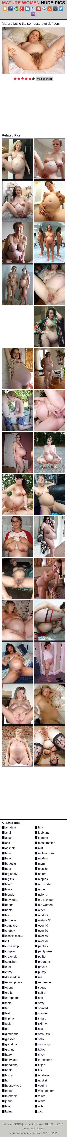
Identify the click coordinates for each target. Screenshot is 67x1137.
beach (8, 858)
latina (8, 1111)
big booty (10, 873)
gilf (6, 1028)
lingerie (42, 837)
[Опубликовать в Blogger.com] (5, 8)
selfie (41, 992)
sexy (40, 1003)
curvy (8, 972)
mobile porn (45, 853)
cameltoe (10, 925)
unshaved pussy (48, 1075)
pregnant (43, 961)
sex (40, 997)
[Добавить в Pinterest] (38, 8)
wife (40, 1106)
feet (7, 1013)
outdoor (42, 915)
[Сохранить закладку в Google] (16, 8)
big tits (9, 879)
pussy (41, 972)
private (42, 966)
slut (40, 1028)
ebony (8, 987)
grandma (10, 1044)
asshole (10, 848)
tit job (41, 1065)
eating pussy (13, 982)
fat (6, 1008)
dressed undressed (17, 977)
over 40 (42, 925)
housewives (12, 1085)
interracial (11, 1096)
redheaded (44, 982)
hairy (8, 1054)
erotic (8, 992)
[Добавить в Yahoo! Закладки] (33, 14)
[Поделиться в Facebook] (10, 8)
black (8, 889)
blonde (9, 894)
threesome (44, 1059)
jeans (8, 1101)
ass (7, 842)
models (42, 858)
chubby (9, 930)
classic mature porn (17, 935)
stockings (44, 1044)
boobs (8, 904)
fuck (7, 1023)
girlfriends (11, 1034)
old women (45, 904)
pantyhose (44, 951)
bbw (7, 853)
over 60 (42, 935)
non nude (44, 884)
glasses (9, 1039)
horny (8, 1075)
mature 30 (44, 920)
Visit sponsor (44, 78)
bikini (8, 884)
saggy (41, 987)
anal (7, 832)
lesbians (43, 832)
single (41, 1018)
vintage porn (46, 1090)
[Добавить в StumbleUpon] (49, 8)
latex (8, 1106)
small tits (43, 1034)
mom (41, 863)
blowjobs (10, 899)
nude (41, 889)
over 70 (42, 941)
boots (8, 910)
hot (6, 1080)
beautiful (10, 863)
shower (42, 1013)
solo (40, 1039)
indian (8, 1090)
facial (8, 1003)
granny (9, 1049)
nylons (42, 894)
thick (40, 1054)
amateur (10, 827)
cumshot (10, 961)
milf (40, 848)
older (41, 910)
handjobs (10, 1065)
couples (10, 951)
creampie (10, 956)
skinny (42, 1023)
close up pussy (14, 946)
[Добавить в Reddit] (44, 8)
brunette (10, 920)
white (41, 1101)
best (7, 868)
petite (41, 956)
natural (42, 873)
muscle (42, 868)
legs (40, 827)
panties (42, 946)
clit (6, 941)
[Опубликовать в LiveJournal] (33, 8)
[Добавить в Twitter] (61, 8)
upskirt (42, 1080)
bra (6, 915)
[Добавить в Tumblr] (55, 8)
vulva (41, 1096)
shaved (42, 1008)
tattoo (41, 1049)
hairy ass (10, 1059)
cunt (7, 966)
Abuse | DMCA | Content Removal (24, 1124)
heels (8, 1070)
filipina (9, 1018)
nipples (42, 879)
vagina (42, 1085)
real (40, 977)
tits (39, 1070)
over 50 (42, 930)
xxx (40, 1111)
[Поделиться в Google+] (22, 8)
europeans (11, 997)
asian (8, 837)
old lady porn (46, 899)
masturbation (46, 842)
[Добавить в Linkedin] (27, 8)
